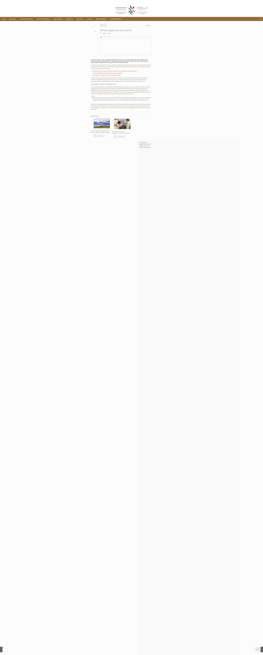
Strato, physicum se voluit (109, 79)
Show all (148, 25)
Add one (146, 145)
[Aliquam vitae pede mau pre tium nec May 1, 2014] (4, 649)
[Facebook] (256, 1)
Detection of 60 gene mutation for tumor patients (121, 132)
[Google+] (258, 1)
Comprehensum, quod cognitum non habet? (111, 88)
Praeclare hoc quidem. (97, 94)
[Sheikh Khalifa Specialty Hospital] (131, 10)
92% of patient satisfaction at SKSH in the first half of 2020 (100, 131)
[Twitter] (259, 1)
